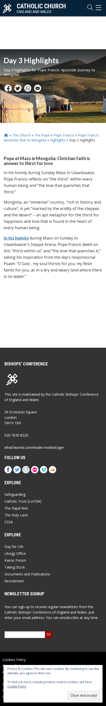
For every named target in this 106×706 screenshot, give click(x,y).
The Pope (42, 135)
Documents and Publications (27, 574)
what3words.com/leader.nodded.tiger (34, 447)
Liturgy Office (15, 553)
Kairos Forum (15, 560)
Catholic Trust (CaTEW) (22, 501)
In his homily (16, 238)
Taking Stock (14, 567)
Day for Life (13, 546)
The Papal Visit (16, 508)
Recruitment (14, 581)
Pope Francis (63, 135)
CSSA (8, 522)
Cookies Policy (14, 659)
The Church (21, 135)
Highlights (58, 140)
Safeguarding (14, 494)
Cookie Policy (16, 686)
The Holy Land (16, 515)
